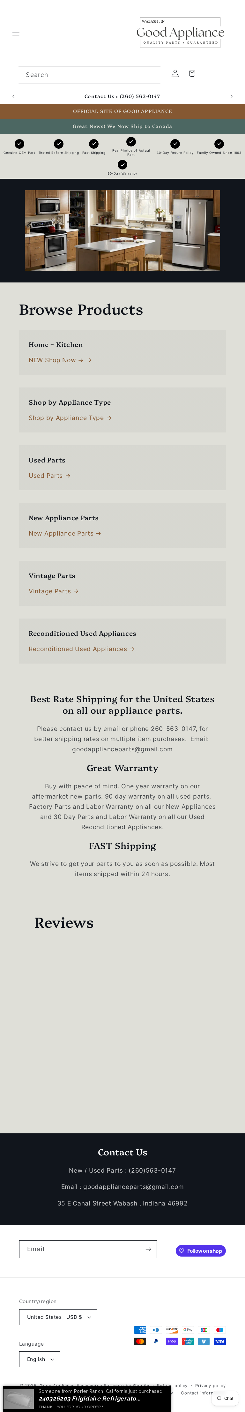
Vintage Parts (50, 591)
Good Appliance (57, 1385)
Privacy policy (210, 1385)
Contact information (203, 1392)
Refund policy (172, 1385)
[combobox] (89, 75)
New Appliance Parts (61, 533)
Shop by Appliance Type (66, 418)
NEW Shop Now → (56, 360)
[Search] (152, 74)
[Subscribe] (148, 1249)
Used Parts (46, 475)
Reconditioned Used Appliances (78, 649)
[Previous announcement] (13, 96)
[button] (16, 32)
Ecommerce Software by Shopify (113, 1385)
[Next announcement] (232, 96)
